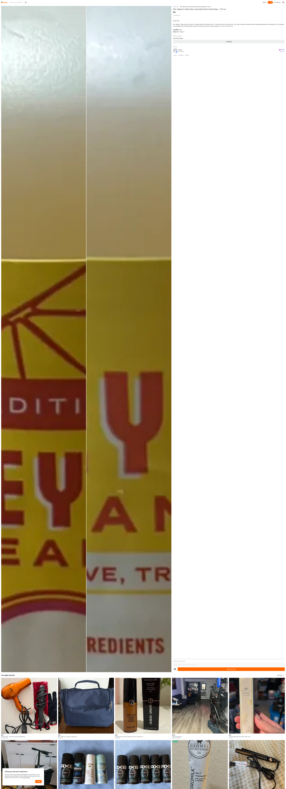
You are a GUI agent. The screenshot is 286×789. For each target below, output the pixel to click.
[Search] (26, 2)
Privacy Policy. (26, 777)
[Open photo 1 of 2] (43, 339)
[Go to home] (4, 2)
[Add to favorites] (175, 669)
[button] (281, 675)
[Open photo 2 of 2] (128, 339)
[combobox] (17, 2)
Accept (38, 781)
